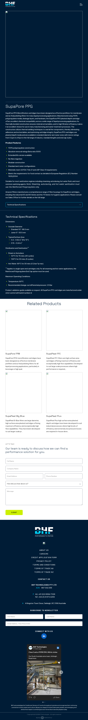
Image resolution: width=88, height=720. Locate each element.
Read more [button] (32, 658)
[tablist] (44, 204)
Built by (38, 718)
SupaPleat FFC (53, 353)
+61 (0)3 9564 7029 (46, 594)
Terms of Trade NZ (44, 572)
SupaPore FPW (13, 353)
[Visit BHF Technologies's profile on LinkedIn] (30, 648)
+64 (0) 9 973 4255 (46, 597)
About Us (44, 550)
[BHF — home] (10, 4)
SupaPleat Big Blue (15, 416)
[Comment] (34, 697)
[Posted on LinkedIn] (58, 647)
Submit (14, 512)
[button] (27, 672)
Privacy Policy (44, 561)
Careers (44, 554)
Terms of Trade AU (44, 568)
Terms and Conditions (44, 565)
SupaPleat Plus (53, 416)
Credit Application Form (44, 557)
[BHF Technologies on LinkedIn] (44, 636)
